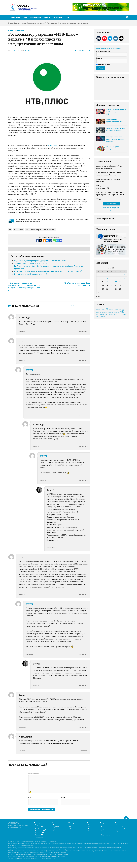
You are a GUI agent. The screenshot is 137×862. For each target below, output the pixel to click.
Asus (103, 309)
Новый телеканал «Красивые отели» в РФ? (31, 274)
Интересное (57, 17)
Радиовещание (57, 829)
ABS (123, 309)
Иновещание (39, 837)
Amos (115, 314)
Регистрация (105, 49)
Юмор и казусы (105, 835)
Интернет (55, 825)
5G (107, 309)
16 (124, 282)
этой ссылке (52, 145)
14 (116, 282)
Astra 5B (98, 312)
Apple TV (102, 316)
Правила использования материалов (46, 842)
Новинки (71, 825)
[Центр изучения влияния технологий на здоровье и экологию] (101, 10)
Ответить (84, 331)
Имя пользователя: (103, 51)
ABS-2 (111, 309)
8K (106, 314)
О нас (67, 17)
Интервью (104, 829)
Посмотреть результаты (111, 208)
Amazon (104, 312)
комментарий (34, 774)
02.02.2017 (51, 547)
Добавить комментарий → (80, 306)
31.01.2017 (27, 50)
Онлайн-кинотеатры (41, 829)
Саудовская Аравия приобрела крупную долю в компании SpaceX (40, 261)
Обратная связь (120, 831)
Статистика (91, 831)
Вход (98, 49)
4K (10, 230)
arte (97, 314)
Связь (24, 17)
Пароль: (99, 58)
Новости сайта (120, 827)
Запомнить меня (104, 65)
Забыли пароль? (116, 49)
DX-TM (29, 370)
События (90, 827)
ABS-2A (98, 309)
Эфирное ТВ (39, 835)
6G (120, 309)
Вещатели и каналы (16, 30)
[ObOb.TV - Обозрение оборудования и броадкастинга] (23, 7)
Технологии (91, 825)
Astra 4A (116, 312)
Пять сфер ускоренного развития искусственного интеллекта (115, 139)
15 (120, 282)
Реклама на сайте (121, 829)
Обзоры (71, 827)
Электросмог (104, 833)
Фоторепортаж (105, 831)
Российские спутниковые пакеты (40, 230)
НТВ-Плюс (18, 230)
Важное (47, 17)
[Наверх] (126, 818)
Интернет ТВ (39, 827)
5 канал (116, 309)
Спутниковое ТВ (40, 831)
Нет (99, 199)
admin (16, 50)
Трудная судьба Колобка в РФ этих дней (30, 263)
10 (98, 282)
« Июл (98, 296)
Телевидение (15, 17)
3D (119, 314)
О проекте (119, 825)
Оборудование (35, 17)
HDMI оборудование (75, 829)
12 (107, 282)
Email (63, 797)
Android (110, 312)
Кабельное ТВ (39, 833)
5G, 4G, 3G (56, 827)
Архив (112, 210)
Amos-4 (102, 314)
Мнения (103, 827)
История (90, 829)
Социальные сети (58, 831)
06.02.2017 (23, 751)
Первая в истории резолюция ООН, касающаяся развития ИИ (116, 111)
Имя (30, 797)
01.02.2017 (23, 360)
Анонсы (103, 825)
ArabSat (111, 314)
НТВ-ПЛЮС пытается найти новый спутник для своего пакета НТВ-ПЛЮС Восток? (48, 271)
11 (83, 50)
